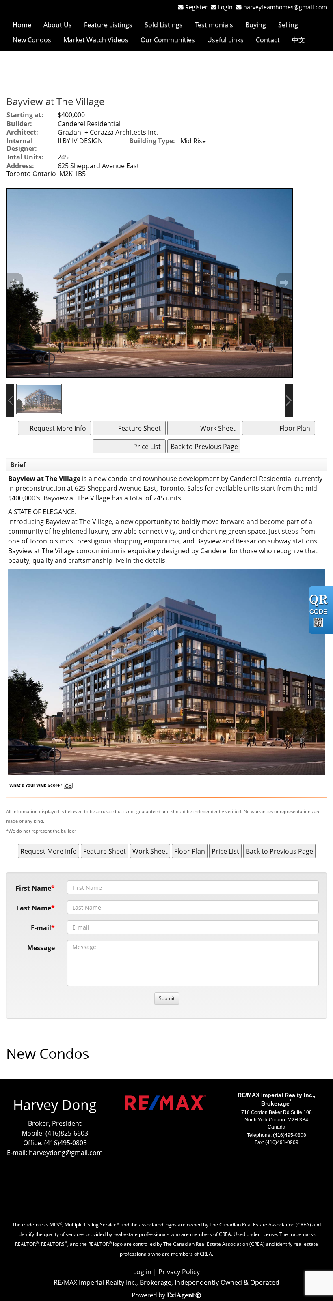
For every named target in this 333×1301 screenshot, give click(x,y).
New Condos (32, 39)
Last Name (33, 908)
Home (22, 24)
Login (227, 7)
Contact (268, 39)
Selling (288, 24)
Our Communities (168, 39)
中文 (298, 39)
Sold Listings (164, 24)
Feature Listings (108, 24)
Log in (142, 1271)
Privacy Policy (179, 1271)
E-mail (41, 927)
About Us (57, 24)
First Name (33, 888)
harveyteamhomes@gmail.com (285, 7)
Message (41, 947)
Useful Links (225, 39)
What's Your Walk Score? (36, 785)
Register (196, 7)
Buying (255, 24)
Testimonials (214, 24)
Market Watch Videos (95, 39)
